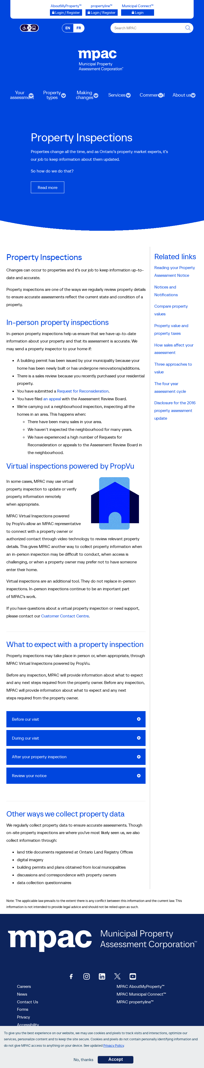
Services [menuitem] (113, 97)
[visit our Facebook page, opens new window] (71, 976)
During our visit (25, 738)
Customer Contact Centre (65, 615)
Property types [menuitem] (49, 96)
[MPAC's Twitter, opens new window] (117, 976)
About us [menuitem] (179, 97)
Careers (24, 986)
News (22, 994)
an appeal (52, 398)
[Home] (101, 57)
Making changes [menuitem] (81, 96)
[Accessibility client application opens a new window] (29, 27)
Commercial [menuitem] (149, 97)
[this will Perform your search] (188, 28)
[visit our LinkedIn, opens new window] (102, 976)
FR (78, 28)
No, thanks (83, 1059)
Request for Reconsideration (83, 391)
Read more (47, 187)
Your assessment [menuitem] (19, 96)
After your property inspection (39, 756)
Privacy (23, 1017)
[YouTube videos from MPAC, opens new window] (133, 976)
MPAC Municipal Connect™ (141, 994)
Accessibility (28, 1024)
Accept (115, 1059)
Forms (22, 1009)
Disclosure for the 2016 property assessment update (175, 410)
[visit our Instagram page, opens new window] (86, 976)
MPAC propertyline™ (135, 1001)
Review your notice (29, 775)
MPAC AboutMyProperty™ (140, 986)
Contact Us (27, 1001)
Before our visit (25, 719)
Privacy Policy (113, 1045)
